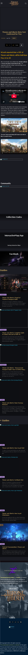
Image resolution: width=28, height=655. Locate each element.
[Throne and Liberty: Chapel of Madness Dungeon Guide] (14, 283)
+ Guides (4, 420)
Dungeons (3, 294)
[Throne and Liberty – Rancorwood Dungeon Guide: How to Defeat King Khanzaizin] (14, 353)
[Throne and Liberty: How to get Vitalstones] (14, 499)
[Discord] (10, 622)
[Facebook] (13, 622)
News (14, 38)
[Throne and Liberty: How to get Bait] (14, 433)
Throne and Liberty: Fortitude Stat (12, 480)
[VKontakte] (21, 622)
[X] (18, 622)
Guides (3, 270)
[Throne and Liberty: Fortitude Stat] (14, 465)
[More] (21, 45)
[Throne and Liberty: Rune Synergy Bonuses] (14, 388)
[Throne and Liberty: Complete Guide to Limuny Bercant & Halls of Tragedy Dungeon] (14, 318)
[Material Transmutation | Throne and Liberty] (14, 532)
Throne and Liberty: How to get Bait (13, 448)
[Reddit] (15, 622)
